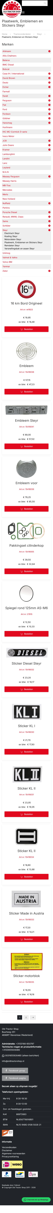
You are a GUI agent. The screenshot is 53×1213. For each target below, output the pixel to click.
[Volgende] (33, 1017)
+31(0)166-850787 (25, 1043)
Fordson (6, 114)
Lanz (5, 163)
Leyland (6, 167)
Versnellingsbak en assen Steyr (19, 248)
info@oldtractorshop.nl (13, 1061)
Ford (5, 109)
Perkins (6, 207)
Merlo (5, 194)
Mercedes (7, 190)
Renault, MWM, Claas (13, 216)
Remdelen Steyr (12, 245)
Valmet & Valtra (10, 257)
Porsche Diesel (10, 212)
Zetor (5, 271)
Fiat (4, 105)
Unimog (6, 253)
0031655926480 (13, 1055)
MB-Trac (7, 185)
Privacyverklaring (10, 1156)
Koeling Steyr (11, 236)
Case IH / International (13, 73)
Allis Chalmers (9, 55)
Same (5, 221)
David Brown (9, 78)
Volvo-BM (7, 262)
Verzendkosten (9, 1147)
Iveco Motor (8, 136)
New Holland (9, 199)
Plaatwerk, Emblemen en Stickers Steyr (23, 242)
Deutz (5, 82)
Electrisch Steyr (12, 233)
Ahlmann (7, 51)
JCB (5, 140)
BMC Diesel (8, 64)
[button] (23, 12)
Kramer (6, 149)
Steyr (5, 230)
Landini (6, 158)
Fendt (5, 96)
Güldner (6, 118)
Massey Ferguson (11, 176)
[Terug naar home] (12, 10)
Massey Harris (9, 181)
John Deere (8, 145)
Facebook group (17, 1070)
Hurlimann (7, 127)
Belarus (6, 60)
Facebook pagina (17, 1078)
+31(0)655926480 (11, 1050)
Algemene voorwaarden (13, 1153)
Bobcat (6, 69)
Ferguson (7, 100)
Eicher (6, 87)
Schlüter (6, 225)
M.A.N (6, 172)
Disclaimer (7, 1150)
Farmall (6, 91)
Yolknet (17, 1185)
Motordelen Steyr (13, 239)
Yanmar (6, 266)
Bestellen (28, 329)
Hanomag (7, 123)
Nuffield (6, 203)
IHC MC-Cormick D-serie (15, 131)
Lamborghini (9, 154)
